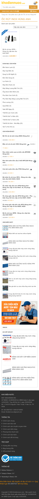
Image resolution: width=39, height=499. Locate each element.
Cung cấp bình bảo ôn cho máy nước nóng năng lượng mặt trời (22, 294)
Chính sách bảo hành (10, 434)
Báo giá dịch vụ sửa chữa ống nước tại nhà (22, 286)
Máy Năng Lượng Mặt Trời (11, 88)
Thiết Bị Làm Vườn (8, 113)
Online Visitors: (7, 470)
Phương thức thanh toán (10, 432)
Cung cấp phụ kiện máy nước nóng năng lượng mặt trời (21, 249)
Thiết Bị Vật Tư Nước (9, 120)
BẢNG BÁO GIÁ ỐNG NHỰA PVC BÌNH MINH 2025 (21, 242)
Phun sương (6, 102)
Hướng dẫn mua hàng (10, 445)
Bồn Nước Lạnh (8, 67)
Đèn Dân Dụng (7, 78)
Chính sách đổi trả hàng (10, 437)
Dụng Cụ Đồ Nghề (8, 74)
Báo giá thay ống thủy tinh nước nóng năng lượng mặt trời (22, 257)
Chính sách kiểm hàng (10, 429)
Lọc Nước (6, 81)
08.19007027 (8, 410)
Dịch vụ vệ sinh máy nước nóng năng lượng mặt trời (22, 279)
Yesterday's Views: (8, 476)
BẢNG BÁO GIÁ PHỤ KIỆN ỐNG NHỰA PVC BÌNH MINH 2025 (21, 226)
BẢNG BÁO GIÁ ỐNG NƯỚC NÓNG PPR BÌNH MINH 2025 (22, 264)
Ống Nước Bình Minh (9, 92)
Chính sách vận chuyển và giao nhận (14, 426)
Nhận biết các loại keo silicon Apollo (20, 233)
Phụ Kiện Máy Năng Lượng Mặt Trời (14, 99)
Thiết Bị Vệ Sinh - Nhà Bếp (11, 123)
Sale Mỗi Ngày (7, 109)
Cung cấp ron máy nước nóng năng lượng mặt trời (22, 272)
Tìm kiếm (33, 7)
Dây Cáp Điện (7, 71)
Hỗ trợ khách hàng (9, 451)
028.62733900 (18, 410)
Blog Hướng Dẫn (8, 448)
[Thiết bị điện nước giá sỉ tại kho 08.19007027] (13, 2)
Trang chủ (4, 14)
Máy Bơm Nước (8, 85)
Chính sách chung (8, 421)
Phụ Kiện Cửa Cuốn (9, 95)
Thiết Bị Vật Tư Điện (9, 116)
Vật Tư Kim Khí (7, 127)
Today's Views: (7, 473)
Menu (34, 11)
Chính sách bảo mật (9, 423)
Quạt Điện (6, 106)
